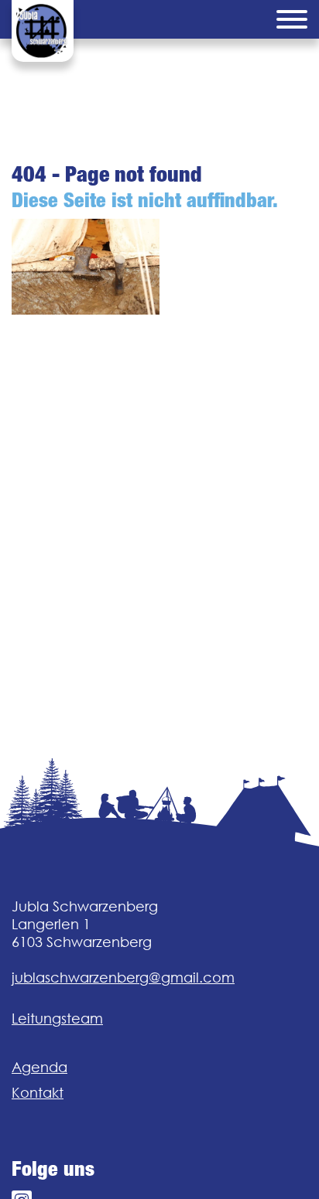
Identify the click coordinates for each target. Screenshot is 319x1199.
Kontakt (37, 1093)
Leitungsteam (57, 1018)
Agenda (39, 1067)
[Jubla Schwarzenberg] (42, 31)
